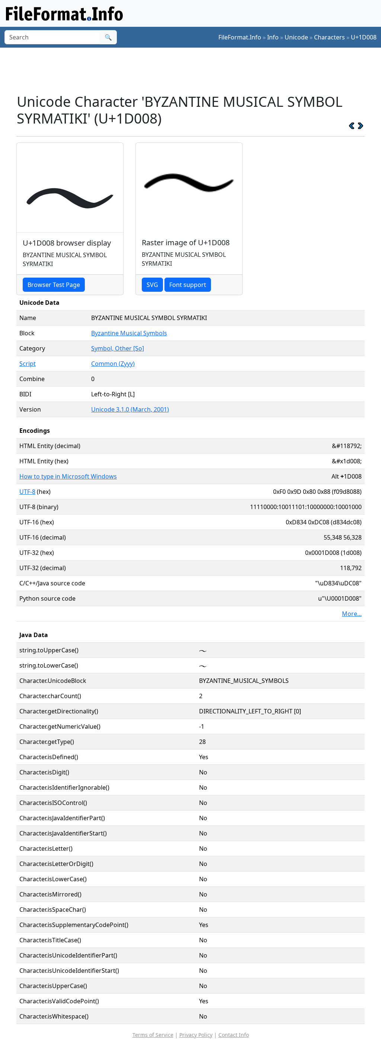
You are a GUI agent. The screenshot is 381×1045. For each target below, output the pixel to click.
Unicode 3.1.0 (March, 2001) (130, 409)
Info (273, 37)
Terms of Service (152, 1034)
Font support (187, 285)
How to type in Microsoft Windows (68, 476)
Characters (329, 37)
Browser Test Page (54, 285)
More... (352, 614)
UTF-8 (27, 492)
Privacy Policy (195, 1034)
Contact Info (233, 1034)
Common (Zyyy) (113, 363)
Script (27, 363)
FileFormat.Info (239, 37)
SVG (152, 285)
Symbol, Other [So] (117, 348)
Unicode (296, 37)
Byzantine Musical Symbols (129, 333)
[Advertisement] (195, 70)
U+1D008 (364, 37)
